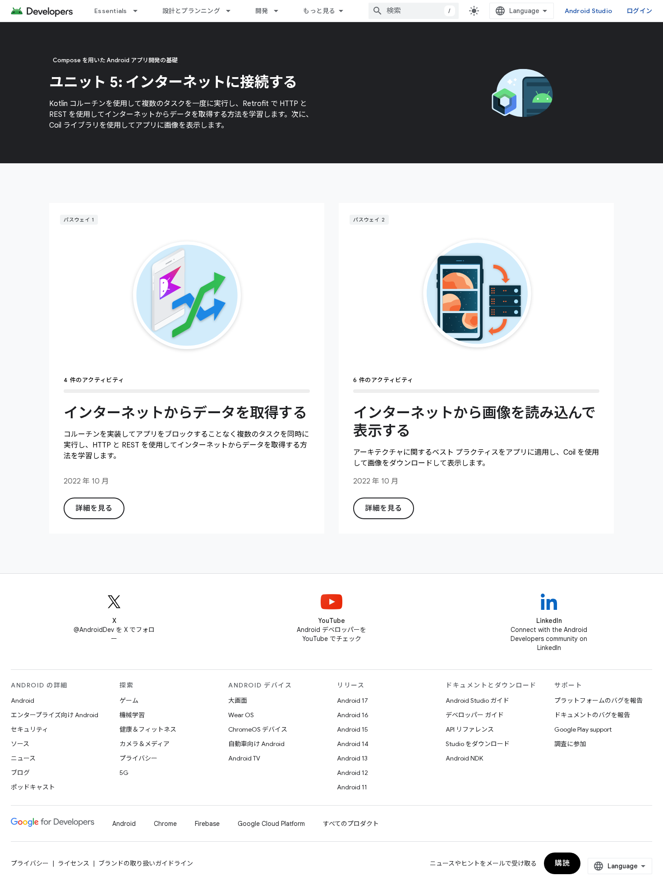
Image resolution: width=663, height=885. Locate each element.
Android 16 (352, 715)
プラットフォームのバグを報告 (598, 700)
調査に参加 (570, 744)
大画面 (237, 700)
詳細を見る (94, 508)
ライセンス (73, 863)
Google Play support (583, 729)
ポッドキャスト (33, 787)
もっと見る (319, 11)
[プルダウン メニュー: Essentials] (139, 11)
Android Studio (588, 11)
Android (22, 700)
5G (124, 773)
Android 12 (352, 773)
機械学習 (132, 715)
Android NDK (464, 758)
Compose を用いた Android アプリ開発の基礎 (115, 60)
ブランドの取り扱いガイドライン (145, 863)
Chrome (165, 824)
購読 (562, 863)
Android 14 (352, 744)
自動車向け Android (256, 744)
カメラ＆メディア (145, 744)
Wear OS (241, 715)
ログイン (639, 11)
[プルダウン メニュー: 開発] (280, 11)
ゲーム (129, 700)
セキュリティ (29, 729)
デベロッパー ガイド (475, 715)
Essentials (110, 11)
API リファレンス (470, 729)
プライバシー (138, 758)
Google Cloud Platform (271, 824)
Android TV (244, 758)
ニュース (23, 758)
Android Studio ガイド (477, 700)
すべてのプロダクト (351, 824)
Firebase (207, 824)
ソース (20, 744)
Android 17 (352, 700)
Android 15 (352, 729)
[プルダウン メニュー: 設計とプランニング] (232, 11)
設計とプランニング (191, 11)
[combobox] (413, 11)
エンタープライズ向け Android (54, 715)
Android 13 (352, 758)
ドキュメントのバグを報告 (592, 715)
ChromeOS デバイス (257, 729)
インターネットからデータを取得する (185, 413)
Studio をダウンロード (478, 744)
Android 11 (352, 787)
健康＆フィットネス (148, 729)
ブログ (20, 773)
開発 (261, 11)
